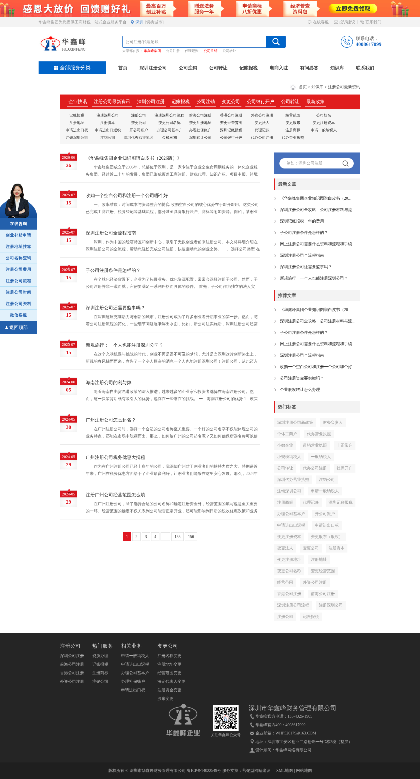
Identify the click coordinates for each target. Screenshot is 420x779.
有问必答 (309, 67)
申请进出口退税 (108, 130)
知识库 (337, 67)
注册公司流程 (18, 281)
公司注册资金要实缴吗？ (302, 378)
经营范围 (292, 115)
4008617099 (368, 44)
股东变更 (165, 698)
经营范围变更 (169, 673)
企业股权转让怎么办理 (300, 390)
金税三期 (169, 137)
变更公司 (231, 101)
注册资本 (107, 123)
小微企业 (285, 445)
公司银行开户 (260, 101)
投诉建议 (346, 22)
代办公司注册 (262, 137)
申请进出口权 (77, 130)
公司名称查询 (18, 258)
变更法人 (262, 123)
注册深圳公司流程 (169, 115)
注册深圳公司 (108, 115)
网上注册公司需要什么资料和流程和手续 (316, 244)
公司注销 (210, 51)
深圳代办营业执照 (138, 137)
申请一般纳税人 (324, 130)
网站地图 (304, 770)
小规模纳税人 (289, 457)
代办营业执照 (293, 137)
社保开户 (345, 468)
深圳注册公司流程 (293, 605)
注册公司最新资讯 (344, 87)
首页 (122, 67)
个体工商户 (287, 434)
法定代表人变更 (171, 681)
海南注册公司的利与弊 (108, 382)
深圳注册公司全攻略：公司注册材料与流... (317, 210)
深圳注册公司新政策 (295, 422)
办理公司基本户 (170, 130)
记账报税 (248, 67)
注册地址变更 (169, 664)
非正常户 (345, 445)
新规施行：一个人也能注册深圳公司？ (124, 345)
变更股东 (292, 123)
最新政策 (315, 101)
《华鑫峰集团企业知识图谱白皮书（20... (315, 198)
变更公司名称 (169, 123)
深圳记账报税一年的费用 (302, 221)
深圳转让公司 (200, 137)
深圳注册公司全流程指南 (111, 232)
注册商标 (292, 130)
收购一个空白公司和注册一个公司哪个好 (127, 195)
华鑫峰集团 (152, 51)
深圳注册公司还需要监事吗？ (115, 307)
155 (178, 537)
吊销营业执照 (315, 445)
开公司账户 (138, 130)
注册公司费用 (18, 269)
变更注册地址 (200, 123)
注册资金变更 (169, 690)
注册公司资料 (18, 304)
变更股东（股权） (327, 537)
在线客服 (320, 22)
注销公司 (107, 137)
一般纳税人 (321, 457)
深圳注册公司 (153, 67)
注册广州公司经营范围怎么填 (115, 494)
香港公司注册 (231, 115)
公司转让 (229, 51)
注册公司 (138, 115)
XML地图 (284, 770)
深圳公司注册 (151, 101)
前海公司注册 (200, 115)
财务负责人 (333, 422)
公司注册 (173, 51)
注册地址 (76, 123)
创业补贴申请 (18, 235)
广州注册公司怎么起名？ (111, 419)
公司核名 (323, 115)
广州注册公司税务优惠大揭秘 (115, 457)
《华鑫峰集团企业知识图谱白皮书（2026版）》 (134, 158)
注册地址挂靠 (18, 246)
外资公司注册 (262, 115)
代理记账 (192, 51)
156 (191, 537)
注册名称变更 (169, 656)
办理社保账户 (200, 130)
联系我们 (372, 22)
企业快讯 (78, 101)
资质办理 (100, 656)
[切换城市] (154, 22)
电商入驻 (279, 67)
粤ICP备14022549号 (204, 770)
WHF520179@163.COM (295, 733)
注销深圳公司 (77, 137)
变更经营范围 (231, 123)
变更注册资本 (324, 123)
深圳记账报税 (231, 130)
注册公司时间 (18, 292)
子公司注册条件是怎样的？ (113, 270)
